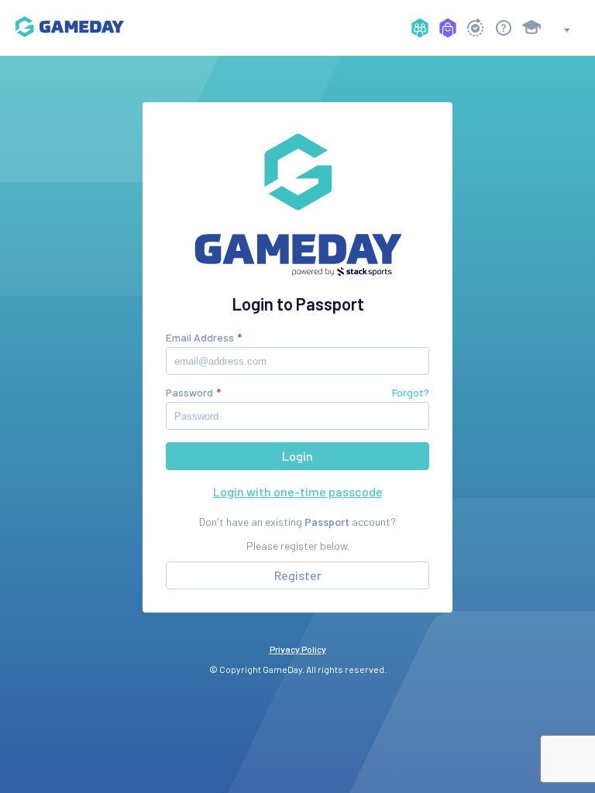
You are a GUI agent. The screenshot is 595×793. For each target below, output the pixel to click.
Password (189, 392)
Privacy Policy (298, 649)
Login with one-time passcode (298, 491)
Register (298, 575)
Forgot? (410, 392)
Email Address (200, 337)
